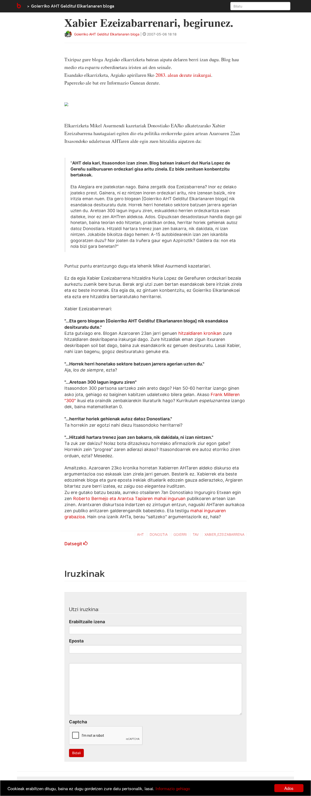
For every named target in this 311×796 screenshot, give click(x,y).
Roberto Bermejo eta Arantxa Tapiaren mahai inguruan (129, 498)
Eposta (76, 640)
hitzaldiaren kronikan (200, 333)
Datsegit (73, 543)
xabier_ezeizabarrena (224, 534)
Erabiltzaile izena (87, 621)
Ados (289, 788)
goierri (180, 534)
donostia (159, 534)
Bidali (76, 753)
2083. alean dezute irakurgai (183, 75)
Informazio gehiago (173, 788)
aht (140, 534)
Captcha (78, 721)
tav (196, 534)
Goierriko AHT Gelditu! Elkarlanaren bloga (72, 6)
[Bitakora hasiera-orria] (18, 6)
